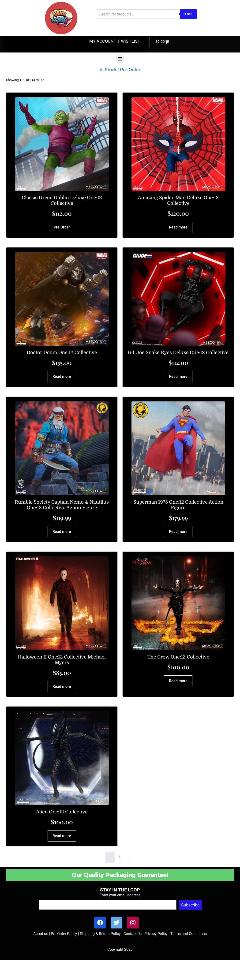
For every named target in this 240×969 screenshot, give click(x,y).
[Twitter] (116, 922)
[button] (120, 58)
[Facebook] (100, 922)
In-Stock (108, 69)
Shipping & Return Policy (100, 934)
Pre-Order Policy (64, 934)
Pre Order (62, 227)
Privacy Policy (156, 934)
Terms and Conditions (188, 934)
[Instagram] (133, 922)
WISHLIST (130, 41)
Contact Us (133, 934)
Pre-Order (130, 69)
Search (188, 14)
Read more (178, 227)
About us (40, 934)
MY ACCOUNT (102, 41)
